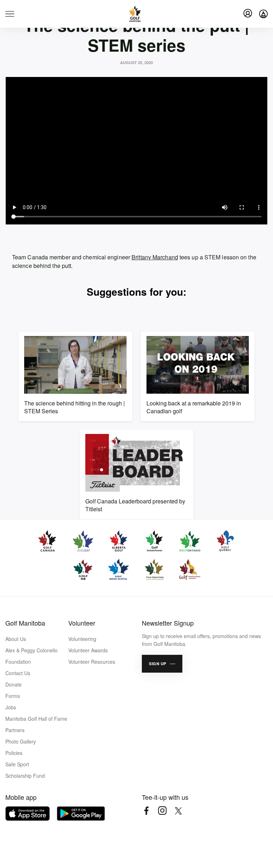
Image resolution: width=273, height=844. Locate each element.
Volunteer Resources (91, 661)
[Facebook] (146, 810)
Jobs (10, 707)
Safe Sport (17, 764)
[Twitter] (178, 810)
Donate (13, 684)
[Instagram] (162, 810)
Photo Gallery (20, 741)
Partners (15, 730)
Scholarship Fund (25, 775)
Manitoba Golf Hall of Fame (36, 718)
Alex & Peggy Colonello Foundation (31, 656)
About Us (15, 638)
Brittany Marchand (155, 257)
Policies (13, 752)
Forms (12, 695)
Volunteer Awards (88, 650)
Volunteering (82, 638)
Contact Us (17, 673)
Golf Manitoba (25, 622)
